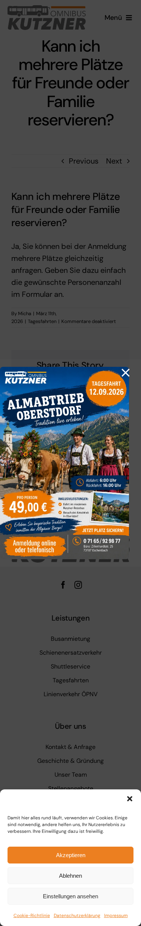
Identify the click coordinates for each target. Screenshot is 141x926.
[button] (129, 798)
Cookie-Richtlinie (32, 916)
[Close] (125, 373)
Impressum (116, 916)
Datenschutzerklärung (77, 916)
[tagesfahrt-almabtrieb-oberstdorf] (64, 370)
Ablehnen (70, 875)
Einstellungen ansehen (70, 896)
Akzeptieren (70, 855)
